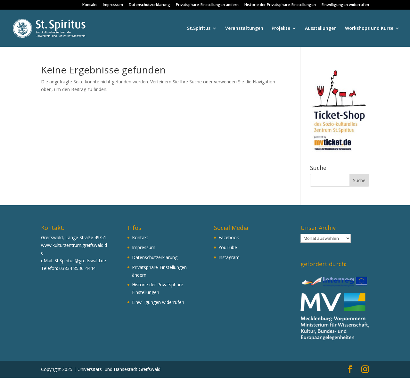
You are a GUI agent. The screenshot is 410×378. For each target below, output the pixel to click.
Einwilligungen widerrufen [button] (345, 5)
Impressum (113, 5)
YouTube (227, 247)
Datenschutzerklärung (149, 5)
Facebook (228, 237)
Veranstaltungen (244, 28)
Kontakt (89, 5)
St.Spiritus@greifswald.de (80, 260)
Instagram (229, 257)
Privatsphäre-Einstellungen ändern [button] (207, 5)
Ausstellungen (321, 28)
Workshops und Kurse (369, 28)
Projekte (281, 28)
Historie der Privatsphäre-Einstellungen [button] (280, 5)
